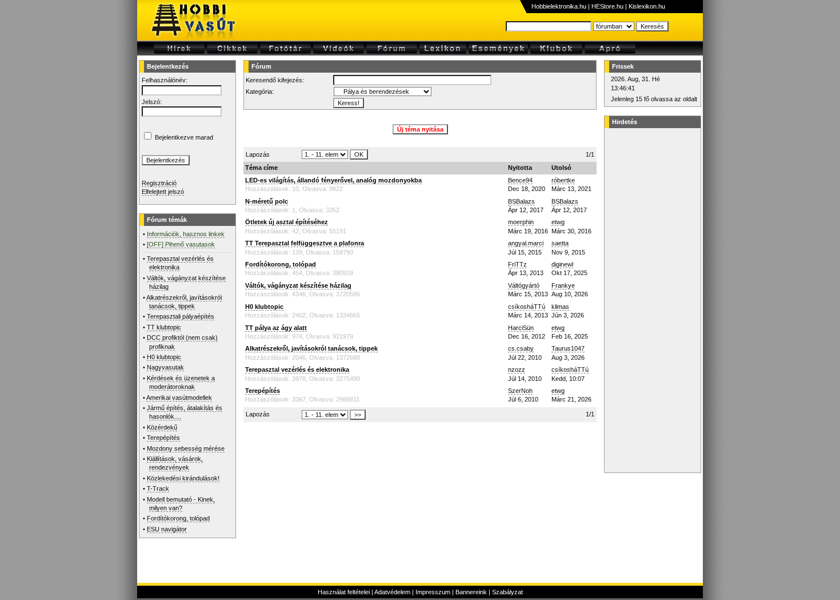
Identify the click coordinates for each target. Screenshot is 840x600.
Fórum (261, 66)
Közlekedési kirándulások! (183, 478)
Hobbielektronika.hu (558, 6)
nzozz (516, 369)
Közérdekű (162, 427)
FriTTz (517, 264)
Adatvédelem (392, 592)
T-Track (158, 488)
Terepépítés (163, 437)
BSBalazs (521, 201)
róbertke (563, 180)
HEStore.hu (607, 6)
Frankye (563, 285)
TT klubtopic (164, 327)
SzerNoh (520, 390)
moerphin (521, 221)
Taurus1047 (568, 348)
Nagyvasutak (165, 367)
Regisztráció (159, 183)
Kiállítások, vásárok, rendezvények (175, 463)
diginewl (562, 264)
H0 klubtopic (164, 356)
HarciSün (521, 327)
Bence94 (520, 180)
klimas (560, 306)
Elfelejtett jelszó (163, 191)
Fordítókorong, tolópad (178, 518)
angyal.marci (525, 243)
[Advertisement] (651, 300)
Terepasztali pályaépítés (180, 316)
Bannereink (471, 592)
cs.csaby (521, 348)
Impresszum (432, 592)
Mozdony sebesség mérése (186, 448)
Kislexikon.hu (647, 6)
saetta (560, 243)
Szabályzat (507, 592)
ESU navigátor (167, 529)
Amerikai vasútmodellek (179, 397)
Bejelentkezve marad (184, 137)
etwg (558, 221)
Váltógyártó (523, 285)
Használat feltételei (344, 592)
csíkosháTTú (526, 306)
